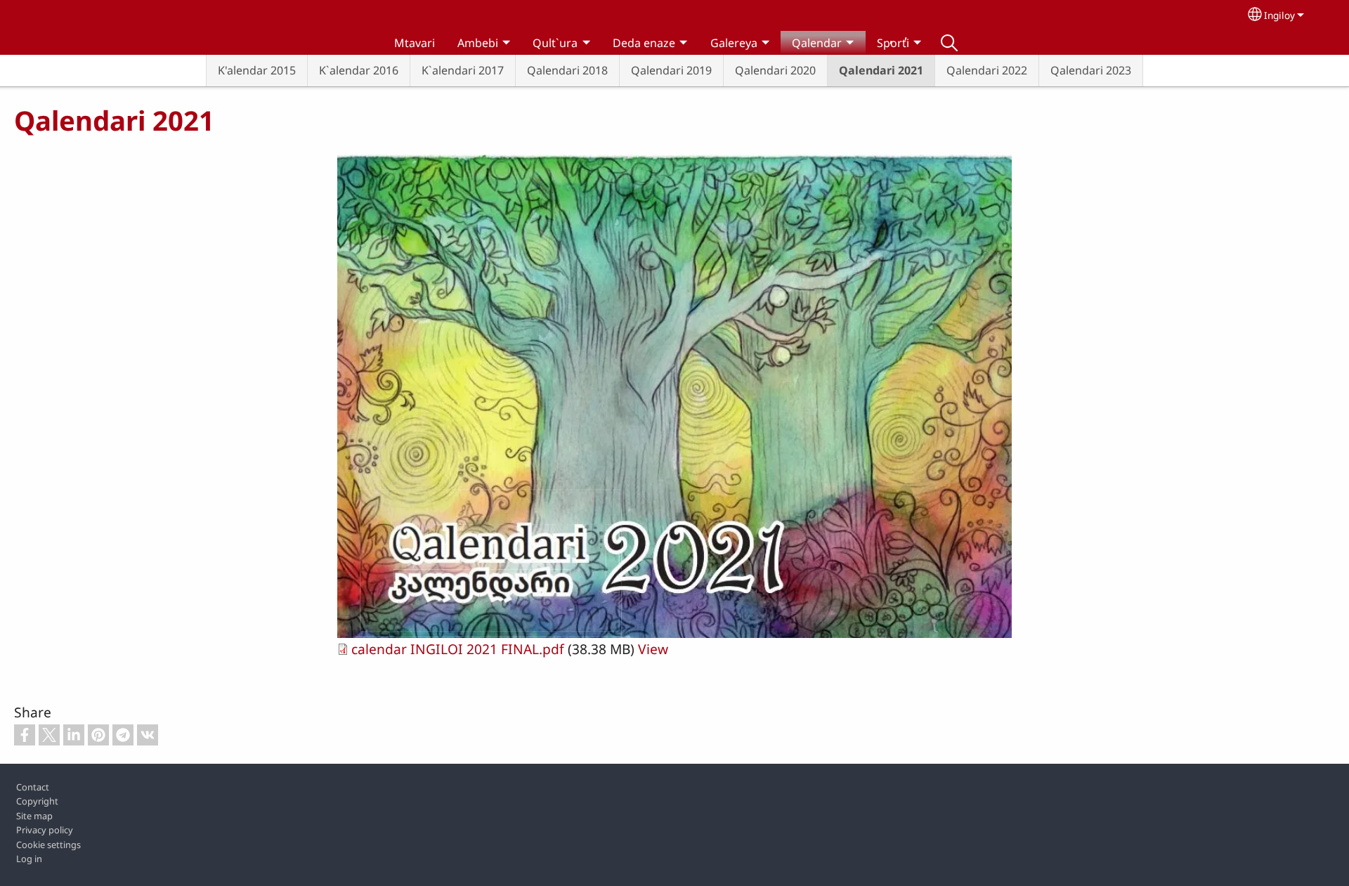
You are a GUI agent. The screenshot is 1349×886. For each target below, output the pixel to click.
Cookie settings (48, 844)
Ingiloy (1279, 15)
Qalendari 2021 (881, 70)
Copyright (37, 801)
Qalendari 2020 (775, 70)
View (653, 648)
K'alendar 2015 (257, 70)
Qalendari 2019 (671, 70)
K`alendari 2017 (463, 70)
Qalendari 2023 (1090, 70)
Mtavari (414, 43)
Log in (29, 858)
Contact (32, 787)
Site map (34, 815)
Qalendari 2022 (986, 70)
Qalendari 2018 (567, 70)
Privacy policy (44, 829)
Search (949, 43)
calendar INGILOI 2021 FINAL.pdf (457, 648)
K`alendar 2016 (358, 70)
